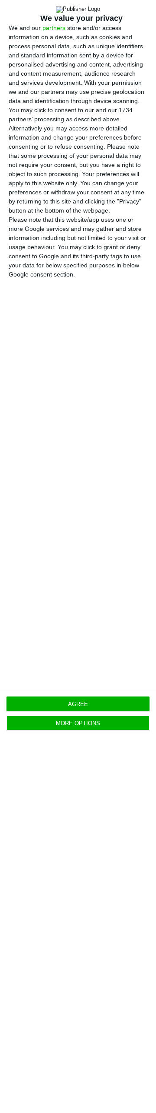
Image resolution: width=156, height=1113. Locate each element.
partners (53, 28)
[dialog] (78, 556)
